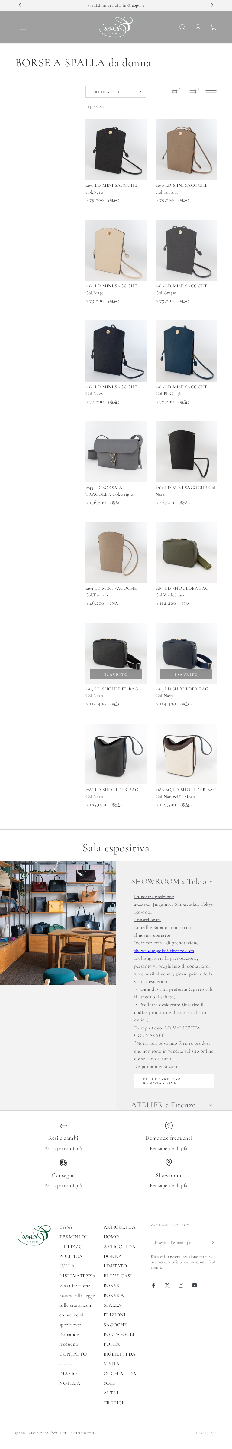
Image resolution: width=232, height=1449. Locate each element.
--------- (66, 1364)
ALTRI (111, 1393)
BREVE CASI (118, 1276)
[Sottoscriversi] (213, 1242)
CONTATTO (73, 1354)
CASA (65, 1227)
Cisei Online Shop (43, 1433)
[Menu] (23, 27)
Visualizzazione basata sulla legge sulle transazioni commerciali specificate (77, 1305)
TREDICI (114, 1403)
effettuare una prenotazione (161, 1081)
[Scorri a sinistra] (20, 5)
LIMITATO (115, 1266)
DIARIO (68, 1374)
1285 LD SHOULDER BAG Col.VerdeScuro (182, 592)
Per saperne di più (63, 1148)
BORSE (111, 1286)
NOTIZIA (69, 1383)
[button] (182, 27)
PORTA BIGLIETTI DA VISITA (120, 1354)
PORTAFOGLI (119, 1334)
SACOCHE (115, 1325)
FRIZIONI (115, 1315)
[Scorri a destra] (212, 5)
